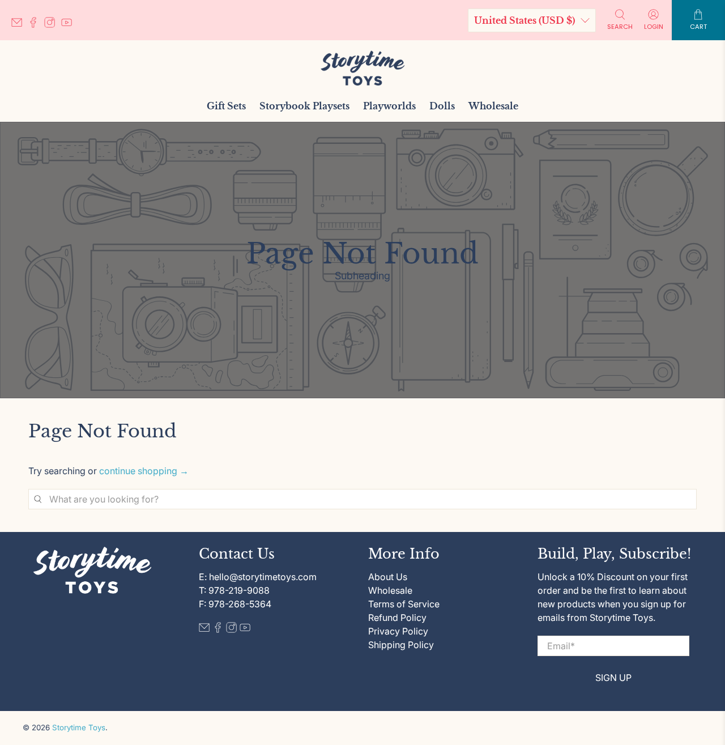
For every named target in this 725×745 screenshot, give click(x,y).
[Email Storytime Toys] (19, 24)
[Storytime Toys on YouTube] (69, 24)
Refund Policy (397, 617)
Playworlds (389, 106)
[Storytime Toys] (362, 68)
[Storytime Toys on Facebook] (36, 24)
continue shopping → (144, 470)
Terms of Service (404, 604)
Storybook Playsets (304, 106)
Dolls (442, 106)
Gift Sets (226, 106)
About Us (387, 576)
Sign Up (613, 677)
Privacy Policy (398, 631)
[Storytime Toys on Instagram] (52, 24)
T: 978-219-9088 (234, 590)
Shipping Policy (401, 644)
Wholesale (493, 106)
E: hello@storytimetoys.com (258, 576)
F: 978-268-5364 (235, 604)
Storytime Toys (78, 727)
